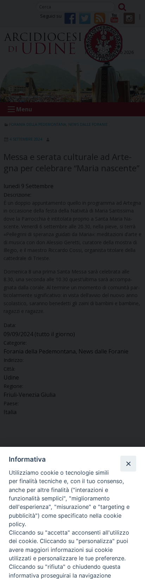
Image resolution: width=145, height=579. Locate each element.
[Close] (128, 463)
